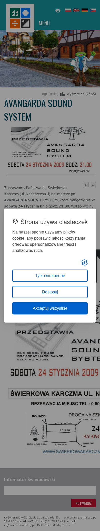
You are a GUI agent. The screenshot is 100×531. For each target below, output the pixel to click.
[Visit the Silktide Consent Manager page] (85, 262)
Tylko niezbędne (50, 275)
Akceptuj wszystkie (50, 308)
